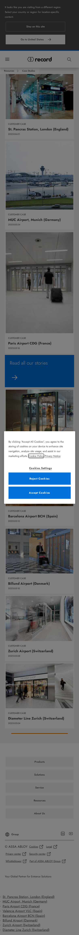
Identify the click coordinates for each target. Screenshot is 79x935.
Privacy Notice (53, 456)
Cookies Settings (40, 468)
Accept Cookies (39, 493)
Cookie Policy (36, 456)
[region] (39, 467)
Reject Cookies (39, 479)
